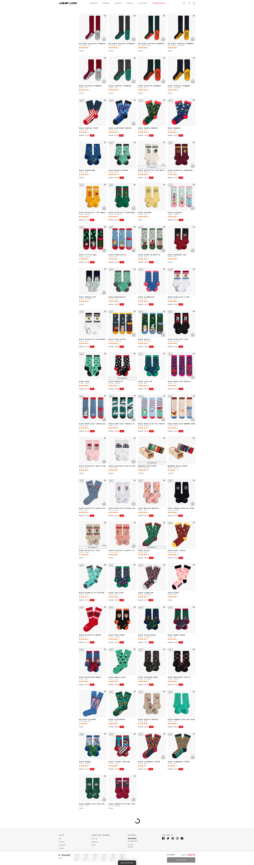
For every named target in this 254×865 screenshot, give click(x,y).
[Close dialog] (163, 412)
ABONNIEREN (108, 439)
